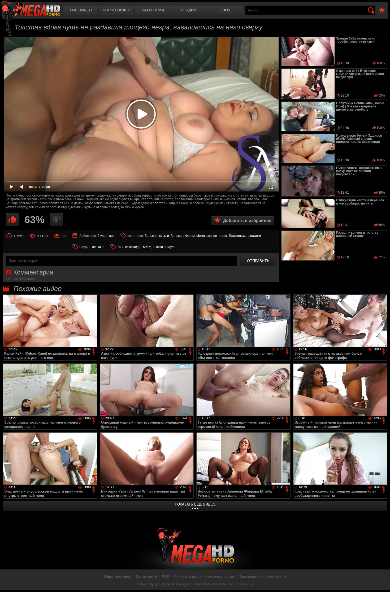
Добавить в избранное (247, 220)
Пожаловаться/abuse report (262, 576)
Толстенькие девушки (245, 236)
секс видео (133, 247)
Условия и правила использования (204, 576)
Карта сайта (146, 576)
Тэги (225, 10)
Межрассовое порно (211, 236)
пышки (158, 247)
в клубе (169, 247)
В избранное (381, 10)
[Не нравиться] (56, 219)
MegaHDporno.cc (30, 9)
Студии (188, 10)
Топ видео (81, 10)
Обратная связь (118, 576)
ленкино (98, 247)
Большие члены (183, 236)
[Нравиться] (12, 219)
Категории (153, 10)
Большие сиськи (157, 236)
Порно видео (117, 10)
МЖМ (147, 247)
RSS (165, 576)
